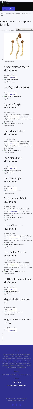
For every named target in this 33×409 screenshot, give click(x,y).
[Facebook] (13, 405)
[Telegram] (16, 405)
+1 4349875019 (16, 382)
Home (2, 13)
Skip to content (4, 1)
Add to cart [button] (12, 77)
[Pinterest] (20, 405)
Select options (13, 117)
